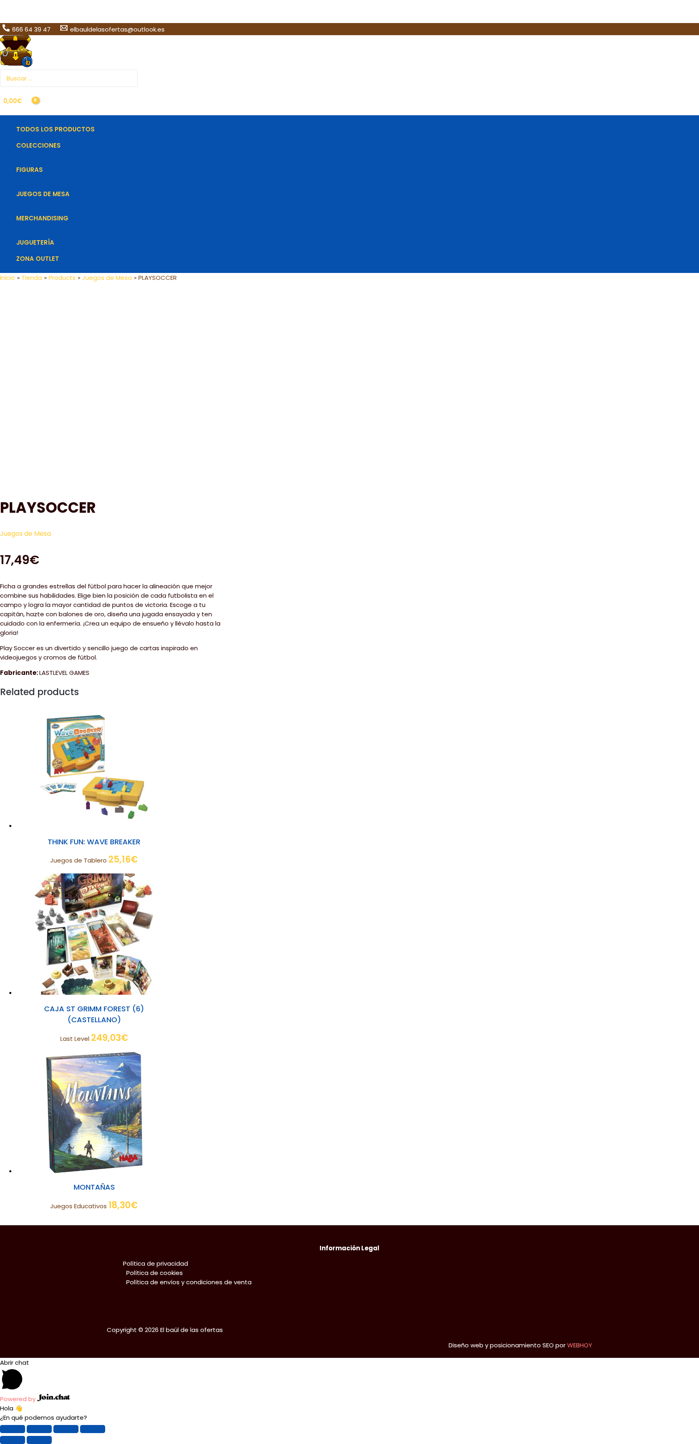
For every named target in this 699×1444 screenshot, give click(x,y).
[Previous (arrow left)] (12, 1440)
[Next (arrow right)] (39, 1440)
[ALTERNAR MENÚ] (55, 158)
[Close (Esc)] (12, 1429)
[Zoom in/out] (92, 1429)
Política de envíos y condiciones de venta (189, 1282)
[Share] (39, 1429)
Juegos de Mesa (25, 533)
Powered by (18, 1399)
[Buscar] (132, 78)
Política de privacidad (155, 1263)
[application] (64, 145)
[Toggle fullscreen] (65, 1429)
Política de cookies (154, 1273)
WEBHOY (579, 1345)
